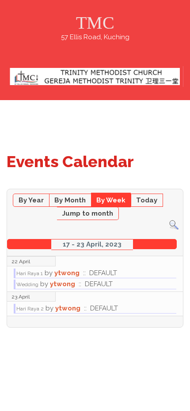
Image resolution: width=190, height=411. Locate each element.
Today (146, 200)
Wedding (27, 284)
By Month (70, 200)
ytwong (67, 273)
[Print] (178, 184)
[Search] (174, 225)
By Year (31, 200)
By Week (110, 200)
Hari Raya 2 (30, 309)
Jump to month (87, 213)
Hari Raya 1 (29, 273)
